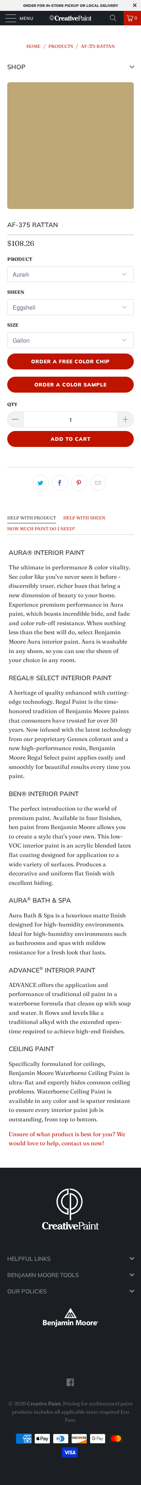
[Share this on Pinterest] (79, 483)
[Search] (115, 18)
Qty (12, 404)
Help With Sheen (84, 517)
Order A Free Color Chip (70, 361)
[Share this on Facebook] (60, 483)
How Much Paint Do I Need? (41, 528)
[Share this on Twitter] (41, 483)
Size (12, 325)
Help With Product (31, 517)
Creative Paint (44, 1403)
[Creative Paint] (70, 18)
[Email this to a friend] (98, 483)
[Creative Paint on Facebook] (70, 1382)
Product (19, 259)
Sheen (15, 292)
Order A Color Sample (70, 384)
